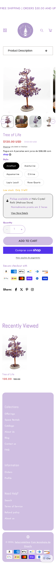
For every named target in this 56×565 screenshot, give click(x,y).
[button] (50, 30)
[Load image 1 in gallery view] (8, 122)
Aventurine (29, 165)
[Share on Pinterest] (26, 289)
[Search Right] (41, 30)
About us (9, 518)
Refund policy (12, 512)
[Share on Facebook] (16, 289)
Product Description (20, 50)
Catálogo (9, 425)
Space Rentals (12, 419)
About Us (10, 431)
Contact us (10, 443)
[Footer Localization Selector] (28, 537)
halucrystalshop (22, 542)
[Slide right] (53, 121)
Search (8, 500)
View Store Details (19, 213)
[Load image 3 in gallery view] (49, 122)
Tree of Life (8, 374)
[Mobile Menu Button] (5, 30)
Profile (8, 478)
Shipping (6, 147)
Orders (8, 472)
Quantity (7, 222)
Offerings (10, 413)
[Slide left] (3, 121)
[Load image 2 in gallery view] (21, 122)
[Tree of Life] (26, 90)
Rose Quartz (34, 182)
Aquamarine (13, 174)
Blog (7, 437)
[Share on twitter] (21, 289)
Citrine (31, 174)
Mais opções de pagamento (28, 257)
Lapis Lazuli (13, 182)
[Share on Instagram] (32, 289)
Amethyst (11, 165)
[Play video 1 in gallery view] (35, 122)
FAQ (7, 449)
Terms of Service (14, 506)
